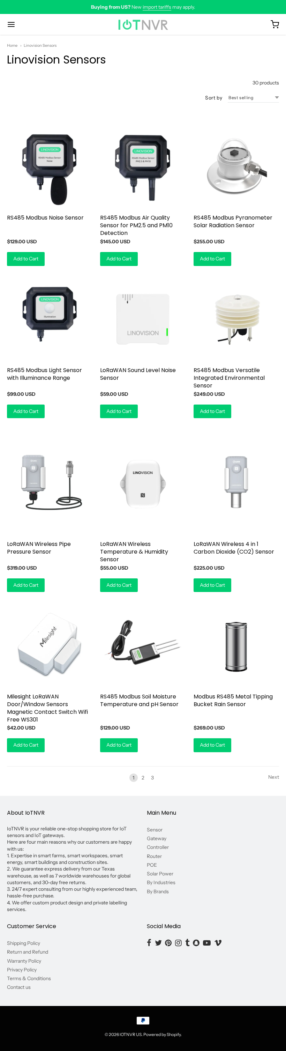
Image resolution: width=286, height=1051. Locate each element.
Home (12, 45)
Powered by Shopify (162, 1034)
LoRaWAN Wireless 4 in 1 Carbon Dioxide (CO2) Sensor (234, 548)
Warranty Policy (24, 961)
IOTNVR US (131, 1034)
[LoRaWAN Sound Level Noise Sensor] (143, 319)
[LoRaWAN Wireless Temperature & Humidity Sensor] (143, 482)
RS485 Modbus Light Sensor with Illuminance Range (44, 374)
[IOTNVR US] (143, 24)
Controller (158, 847)
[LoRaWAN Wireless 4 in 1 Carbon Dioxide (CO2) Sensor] (236, 482)
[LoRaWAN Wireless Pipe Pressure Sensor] (49, 482)
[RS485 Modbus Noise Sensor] (49, 166)
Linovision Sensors (40, 45)
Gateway (156, 838)
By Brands (158, 891)
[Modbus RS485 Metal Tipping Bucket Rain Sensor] (236, 645)
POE (152, 865)
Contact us (19, 987)
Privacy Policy (22, 970)
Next (273, 777)
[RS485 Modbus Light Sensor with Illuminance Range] (49, 319)
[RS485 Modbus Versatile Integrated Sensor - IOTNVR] (236, 319)
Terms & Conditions (29, 978)
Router (154, 856)
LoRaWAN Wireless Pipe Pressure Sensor (39, 548)
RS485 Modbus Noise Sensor (45, 218)
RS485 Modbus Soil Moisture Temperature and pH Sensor (139, 700)
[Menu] (34, 24)
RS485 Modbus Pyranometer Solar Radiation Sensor (233, 221)
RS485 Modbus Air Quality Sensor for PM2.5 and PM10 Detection (136, 225)
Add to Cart (25, 259)
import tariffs (157, 7)
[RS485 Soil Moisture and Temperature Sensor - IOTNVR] (143, 645)
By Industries (161, 882)
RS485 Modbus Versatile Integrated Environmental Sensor (229, 378)
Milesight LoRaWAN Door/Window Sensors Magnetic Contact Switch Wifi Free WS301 (47, 708)
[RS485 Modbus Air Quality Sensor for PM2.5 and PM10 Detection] (143, 166)
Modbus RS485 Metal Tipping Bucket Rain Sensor (233, 700)
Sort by (213, 97)
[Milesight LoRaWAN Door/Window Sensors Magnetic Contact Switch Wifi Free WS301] (49, 645)
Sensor (155, 830)
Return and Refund (27, 952)
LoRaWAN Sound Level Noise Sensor (138, 374)
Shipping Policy (23, 943)
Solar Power (160, 874)
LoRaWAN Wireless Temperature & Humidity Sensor (134, 551)
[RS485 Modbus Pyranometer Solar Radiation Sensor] (236, 166)
